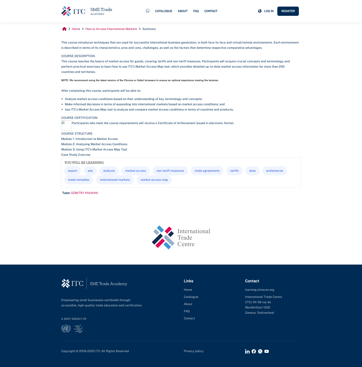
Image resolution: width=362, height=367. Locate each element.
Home (188, 289)
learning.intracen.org (259, 289)
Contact (210, 11)
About (183, 11)
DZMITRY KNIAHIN (84, 193)
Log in (269, 11)
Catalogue (163, 11)
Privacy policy (194, 351)
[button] (259, 11)
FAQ (196, 11)
